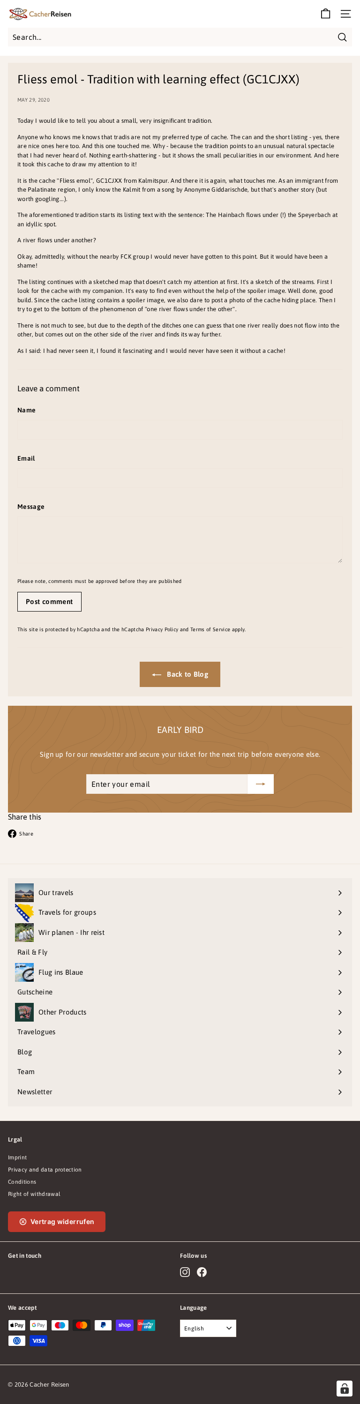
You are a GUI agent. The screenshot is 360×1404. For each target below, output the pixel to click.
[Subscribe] (261, 784)
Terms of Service (210, 629)
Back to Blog (186, 674)
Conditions (22, 1182)
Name (26, 410)
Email (26, 458)
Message (31, 506)
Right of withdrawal (34, 1194)
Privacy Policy (162, 629)
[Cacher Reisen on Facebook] (202, 1272)
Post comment (49, 601)
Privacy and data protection (45, 1169)
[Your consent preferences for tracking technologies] (344, 1389)
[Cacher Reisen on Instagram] (185, 1272)
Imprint (17, 1157)
